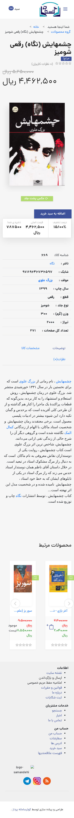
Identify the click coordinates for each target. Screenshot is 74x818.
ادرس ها (56, 743)
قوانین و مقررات (51, 687)
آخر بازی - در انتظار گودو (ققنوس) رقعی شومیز (58, 611)
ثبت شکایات (54, 697)
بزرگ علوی (27, 381)
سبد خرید (56, 748)
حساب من (55, 733)
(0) (59, 359)
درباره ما (57, 692)
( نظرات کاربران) (42, 64)
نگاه (52, 263)
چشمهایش (64, 381)
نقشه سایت (54, 673)
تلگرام (27, 781)
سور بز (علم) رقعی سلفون (23, 611)
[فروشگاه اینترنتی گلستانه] (50, 9)
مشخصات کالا (30, 348)
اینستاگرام (37, 781)
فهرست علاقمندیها (50, 753)
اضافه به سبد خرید (52, 213)
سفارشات (56, 738)
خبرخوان (47, 781)
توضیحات (59, 348)
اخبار (59, 715)
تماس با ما (55, 720)
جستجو (57, 710)
